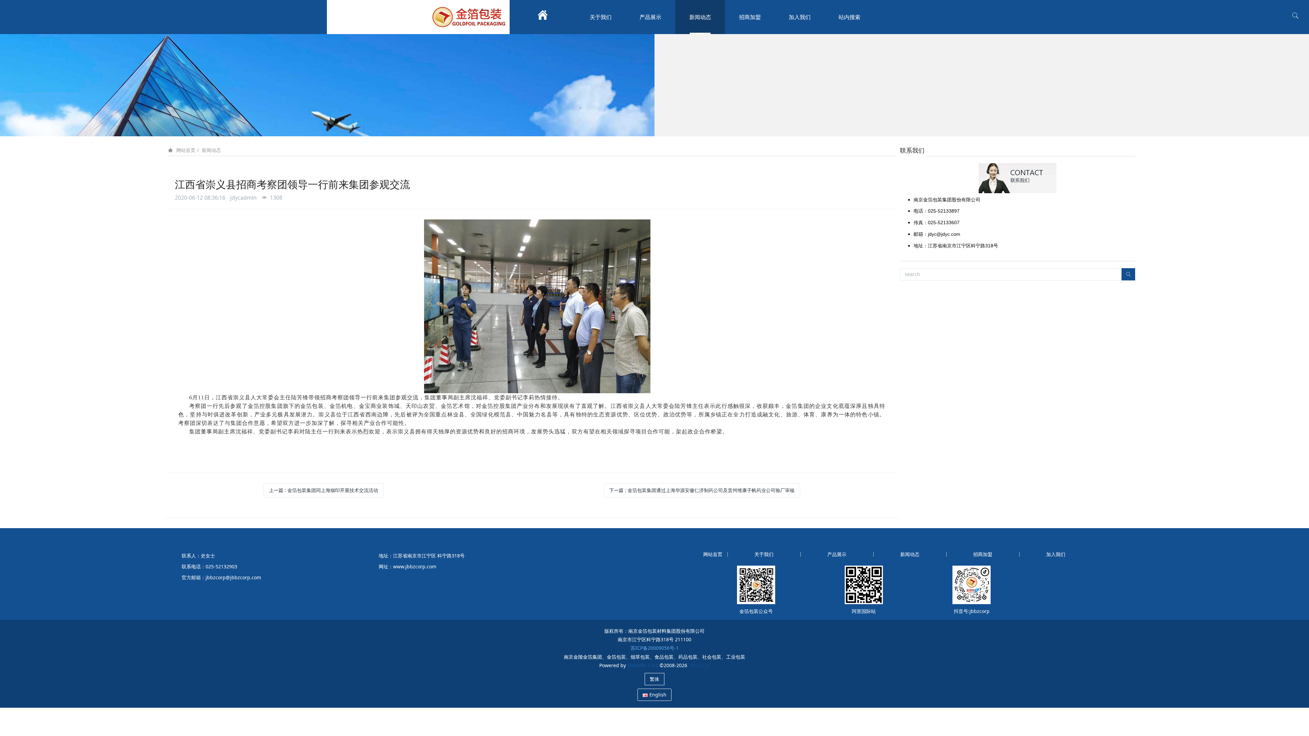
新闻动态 (211, 150)
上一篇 (323, 490)
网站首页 (185, 150)
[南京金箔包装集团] (470, 17)
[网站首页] (543, 17)
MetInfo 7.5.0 (642, 665)
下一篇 (702, 490)
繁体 (654, 679)
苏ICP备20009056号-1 (655, 648)
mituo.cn (700, 665)
